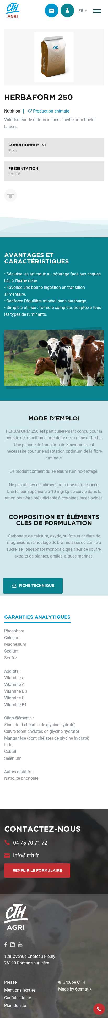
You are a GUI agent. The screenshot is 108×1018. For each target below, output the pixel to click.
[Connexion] (67, 10)
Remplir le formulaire (37, 870)
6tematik (83, 989)
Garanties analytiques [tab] (37, 617)
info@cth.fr (26, 855)
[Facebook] (5, 944)
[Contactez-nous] (51, 10)
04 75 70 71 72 (30, 842)
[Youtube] (20, 944)
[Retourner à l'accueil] (12, 10)
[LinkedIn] (12, 944)
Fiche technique (36, 585)
